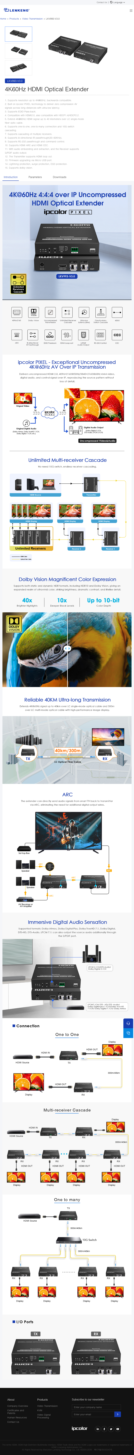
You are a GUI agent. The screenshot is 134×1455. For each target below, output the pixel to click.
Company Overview (17, 1406)
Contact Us (102, 2)
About (10, 1399)
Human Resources (17, 1417)
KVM (39, 1410)
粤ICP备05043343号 (103, 1449)
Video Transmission (32, 18)
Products (14, 18)
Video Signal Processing (44, 1416)
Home (3, 18)
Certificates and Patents (15, 1411)
